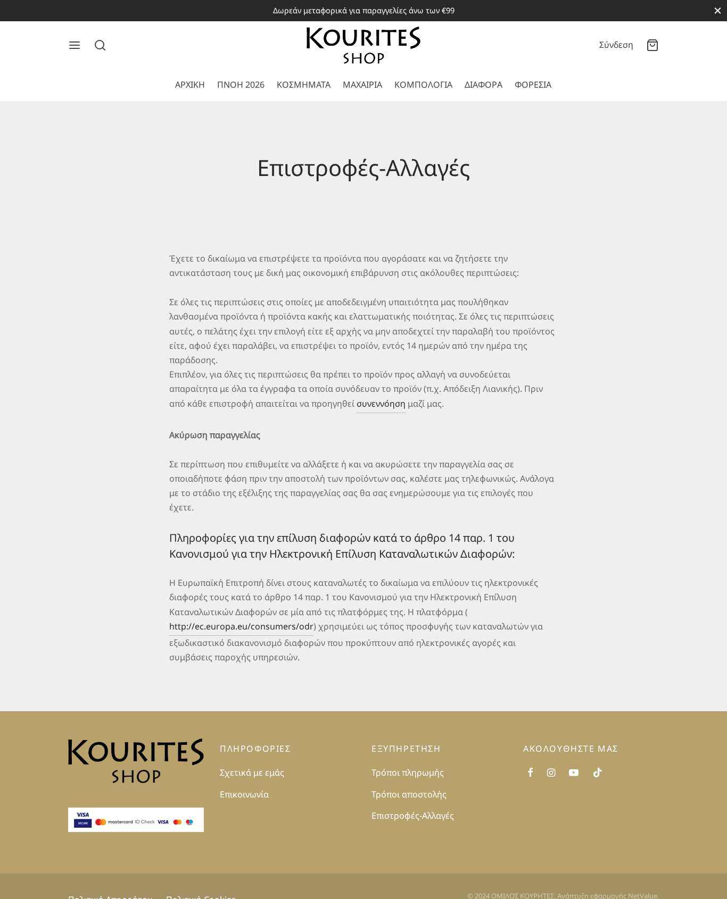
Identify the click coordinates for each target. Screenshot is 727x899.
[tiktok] (598, 772)
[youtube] (574, 772)
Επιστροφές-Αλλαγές (412, 815)
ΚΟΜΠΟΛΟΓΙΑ (423, 84)
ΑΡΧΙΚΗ (190, 84)
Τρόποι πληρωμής (407, 772)
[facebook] (530, 772)
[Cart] (652, 45)
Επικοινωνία (244, 794)
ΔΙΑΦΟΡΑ (483, 84)
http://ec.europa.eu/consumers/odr (241, 626)
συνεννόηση (381, 403)
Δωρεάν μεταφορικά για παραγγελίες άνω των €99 (364, 10)
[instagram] (551, 772)
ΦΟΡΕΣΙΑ (533, 84)
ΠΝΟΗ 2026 (241, 84)
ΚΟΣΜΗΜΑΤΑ (304, 84)
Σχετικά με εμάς (252, 772)
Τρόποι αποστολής (409, 794)
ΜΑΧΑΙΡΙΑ (362, 84)
